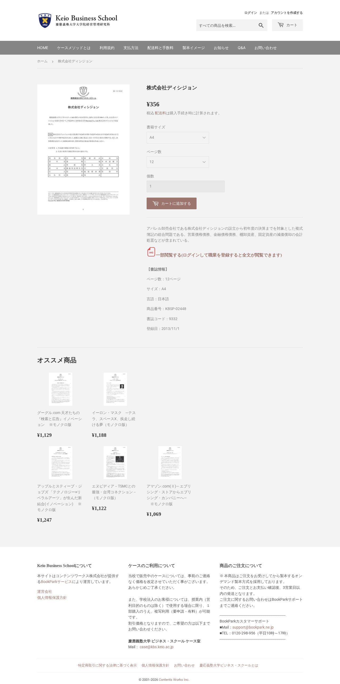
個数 (150, 176)
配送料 (160, 113)
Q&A (241, 47)
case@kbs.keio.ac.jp (156, 647)
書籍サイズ (156, 127)
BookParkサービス (56, 582)
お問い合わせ (265, 47)
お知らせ (221, 47)
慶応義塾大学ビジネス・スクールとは (228, 665)
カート (291, 25)
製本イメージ (193, 47)
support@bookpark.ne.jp (253, 627)
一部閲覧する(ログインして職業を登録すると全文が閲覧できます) (219, 255)
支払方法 (131, 47)
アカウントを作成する (287, 13)
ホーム (42, 61)
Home (42, 47)
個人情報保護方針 (52, 597)
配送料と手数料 (160, 47)
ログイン (250, 13)
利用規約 (107, 47)
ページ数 (154, 152)
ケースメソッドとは (74, 47)
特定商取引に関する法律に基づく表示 (107, 665)
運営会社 (44, 591)
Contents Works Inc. (174, 680)
